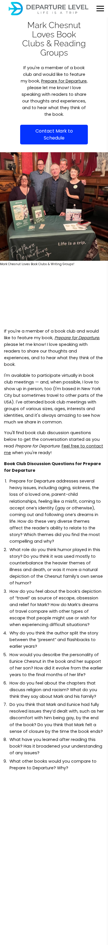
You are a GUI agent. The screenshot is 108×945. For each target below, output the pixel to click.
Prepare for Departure (64, 81)
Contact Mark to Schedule (54, 134)
